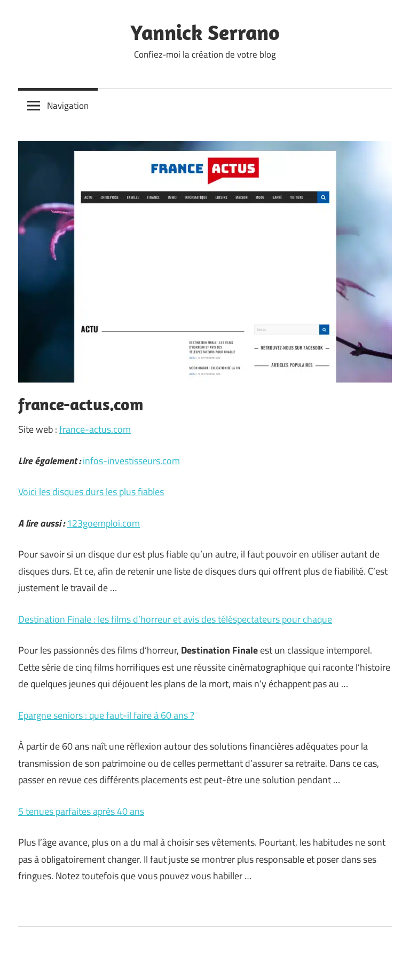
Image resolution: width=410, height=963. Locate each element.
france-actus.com (95, 429)
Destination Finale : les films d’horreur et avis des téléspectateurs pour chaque (175, 619)
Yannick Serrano (205, 32)
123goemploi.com (103, 523)
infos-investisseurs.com (131, 460)
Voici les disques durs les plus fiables (91, 491)
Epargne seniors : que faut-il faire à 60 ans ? (106, 715)
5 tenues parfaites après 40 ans (81, 811)
